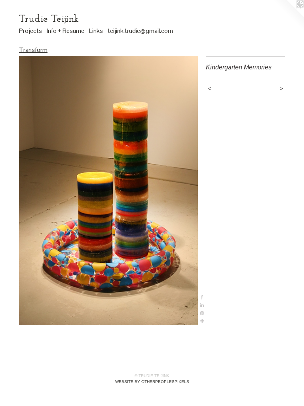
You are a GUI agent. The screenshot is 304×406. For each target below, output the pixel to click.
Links (96, 31)
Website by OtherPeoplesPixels (152, 381)
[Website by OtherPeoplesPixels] (288, 16)
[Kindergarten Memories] (108, 190)
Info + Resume (65, 31)
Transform (33, 50)
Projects (30, 31)
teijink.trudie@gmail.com (140, 31)
